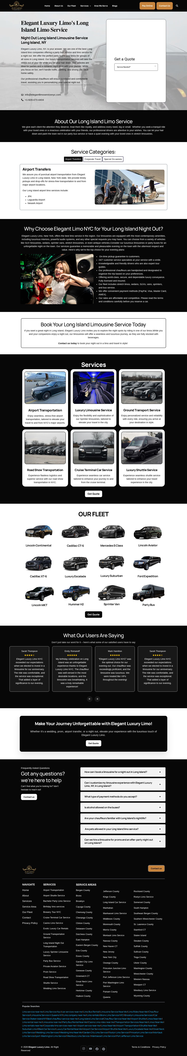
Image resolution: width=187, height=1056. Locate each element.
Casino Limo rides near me (101, 1022)
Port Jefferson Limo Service (129, 1036)
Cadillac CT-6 (75, 546)
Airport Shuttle (138, 1018)
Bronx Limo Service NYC (111, 1015)
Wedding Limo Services (47, 1032)
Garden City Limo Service (95, 1032)
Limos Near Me (154, 1018)
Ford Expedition (148, 576)
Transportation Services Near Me (131, 1022)
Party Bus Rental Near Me (74, 1022)
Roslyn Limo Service (118, 1032)
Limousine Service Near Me (113, 1011)
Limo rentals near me (32, 1025)
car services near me (72, 1011)
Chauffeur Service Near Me (117, 1018)
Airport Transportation (128, 1025)
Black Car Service (46, 1029)
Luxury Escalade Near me (139, 1029)
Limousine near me (52, 1022)
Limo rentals (93, 1015)
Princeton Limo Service (141, 1032)
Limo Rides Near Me (137, 1011)
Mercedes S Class (111, 545)
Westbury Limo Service (78, 1036)
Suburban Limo (29, 1029)
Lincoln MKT (39, 605)
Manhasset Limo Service (103, 1036)
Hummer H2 (76, 604)
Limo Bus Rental (91, 1011)
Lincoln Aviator (147, 545)
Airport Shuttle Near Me (114, 1029)
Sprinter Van (112, 604)
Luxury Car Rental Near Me (69, 1029)
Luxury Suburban (111, 576)
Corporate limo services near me (60, 1025)
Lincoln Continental (38, 545)
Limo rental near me (31, 1022)
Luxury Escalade (75, 576)
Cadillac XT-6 (38, 576)
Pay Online (147, 5)
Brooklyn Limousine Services (139, 1015)
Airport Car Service (92, 1029)
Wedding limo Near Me (71, 1032)
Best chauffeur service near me (62, 1018)
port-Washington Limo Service (51, 1036)
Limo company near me (74, 1015)
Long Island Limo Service (91, 1018)
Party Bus (148, 605)
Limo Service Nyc (52, 1011)
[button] (89, 699)
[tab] (73, 159)
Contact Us (164, 5)
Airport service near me (88, 1025)
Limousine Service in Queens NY (46, 1015)
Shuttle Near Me (148, 1025)
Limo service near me (32, 1011)
